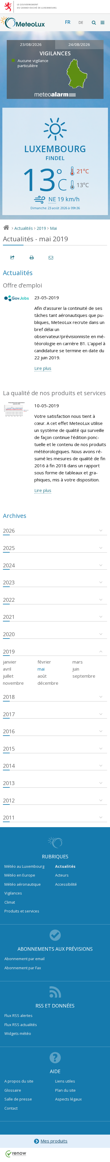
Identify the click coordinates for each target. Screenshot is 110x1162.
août (42, 676)
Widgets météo (17, 1033)
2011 (9, 817)
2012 (9, 800)
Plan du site (65, 1090)
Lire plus (42, 368)
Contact (11, 1108)
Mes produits (53, 1141)
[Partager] (12, 257)
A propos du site (18, 1081)
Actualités (23, 228)
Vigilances (13, 893)
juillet (8, 676)
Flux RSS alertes (18, 1015)
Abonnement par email (24, 958)
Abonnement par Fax (22, 967)
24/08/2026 (79, 44)
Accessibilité (66, 884)
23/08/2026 (31, 44)
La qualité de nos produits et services (54, 393)
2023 (9, 582)
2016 (9, 731)
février (44, 662)
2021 (9, 616)
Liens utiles (65, 1081)
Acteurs (62, 875)
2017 (9, 714)
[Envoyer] (51, 257)
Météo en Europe (19, 875)
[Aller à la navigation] (103, 22)
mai (41, 669)
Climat (9, 902)
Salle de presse (18, 1099)
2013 (9, 783)
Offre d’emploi (22, 285)
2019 (41, 228)
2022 (9, 599)
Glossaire (12, 1090)
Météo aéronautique (22, 884)
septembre (83, 676)
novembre (13, 683)
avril (7, 669)
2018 (9, 696)
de (81, 22)
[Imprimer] (32, 257)
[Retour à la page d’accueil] (22, 26)
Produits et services (21, 911)
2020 (9, 634)
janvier (9, 662)
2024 (9, 565)
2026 (9, 530)
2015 (9, 748)
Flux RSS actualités (20, 1024)
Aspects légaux (68, 1099)
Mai (53, 228)
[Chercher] (94, 22)
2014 (9, 765)
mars (77, 662)
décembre (48, 683)
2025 (9, 547)
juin (75, 669)
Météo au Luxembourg (24, 866)
